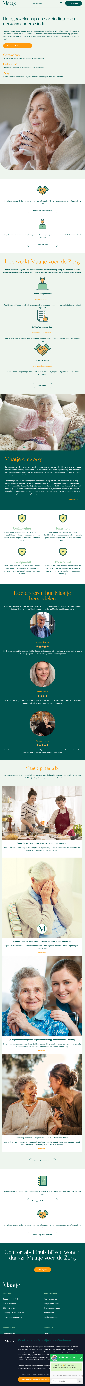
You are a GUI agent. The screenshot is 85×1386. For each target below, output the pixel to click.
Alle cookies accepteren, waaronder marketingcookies (43, 1379)
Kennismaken (49, 1312)
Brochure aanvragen (52, 1308)
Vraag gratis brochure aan (17, 46)
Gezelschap (11, 55)
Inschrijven (73, 3)
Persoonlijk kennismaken (42, 210)
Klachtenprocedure (51, 1317)
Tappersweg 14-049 (10, 1299)
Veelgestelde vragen (52, 1303)
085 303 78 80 (37, 3)
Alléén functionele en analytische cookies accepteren (42, 1374)
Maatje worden (9, 1333)
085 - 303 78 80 (9, 1308)
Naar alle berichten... (42, 1161)
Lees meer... (42, 385)
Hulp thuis (10, 64)
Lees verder (73, 499)
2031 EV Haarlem (9, 1303)
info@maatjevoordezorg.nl (13, 1317)
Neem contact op (50, 1299)
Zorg (6, 73)
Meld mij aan (43, 244)
